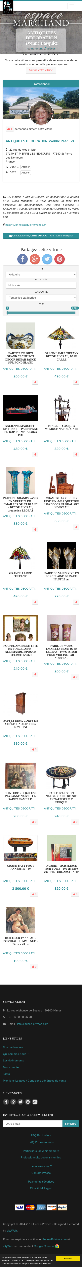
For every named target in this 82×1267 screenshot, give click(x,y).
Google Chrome (44, 1246)
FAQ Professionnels (41, 1142)
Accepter (68, 1258)
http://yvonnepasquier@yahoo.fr (25, 224)
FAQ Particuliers (41, 1135)
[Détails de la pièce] (54, 652)
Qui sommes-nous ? (15, 1053)
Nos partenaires (13, 1047)
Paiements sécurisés (41, 1181)
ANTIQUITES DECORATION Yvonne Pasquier (40, 141)
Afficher (25, 167)
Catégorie (41, 292)
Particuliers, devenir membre (41, 1150)
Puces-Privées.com (54, 1239)
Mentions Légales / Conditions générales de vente (34, 1080)
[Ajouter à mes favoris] (61, 652)
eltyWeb (12, 1230)
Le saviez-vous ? (41, 1166)
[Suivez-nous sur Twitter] (20, 1102)
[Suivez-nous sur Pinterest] (27, 1102)
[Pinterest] (59, 259)
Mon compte (11, 1067)
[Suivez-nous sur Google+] (13, 1102)
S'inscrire (70, 1123)
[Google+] (35, 259)
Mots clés (41, 279)
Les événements (13, 1060)
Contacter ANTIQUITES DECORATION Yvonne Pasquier (42, 235)
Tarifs (6, 1073)
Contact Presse (41, 1172)
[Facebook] (22, 259)
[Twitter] (47, 259)
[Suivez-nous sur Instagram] (35, 1102)
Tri (41, 269)
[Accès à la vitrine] (69, 652)
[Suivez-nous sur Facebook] (6, 1102)
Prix (41, 304)
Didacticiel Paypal (41, 1188)
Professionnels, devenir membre (41, 1157)
